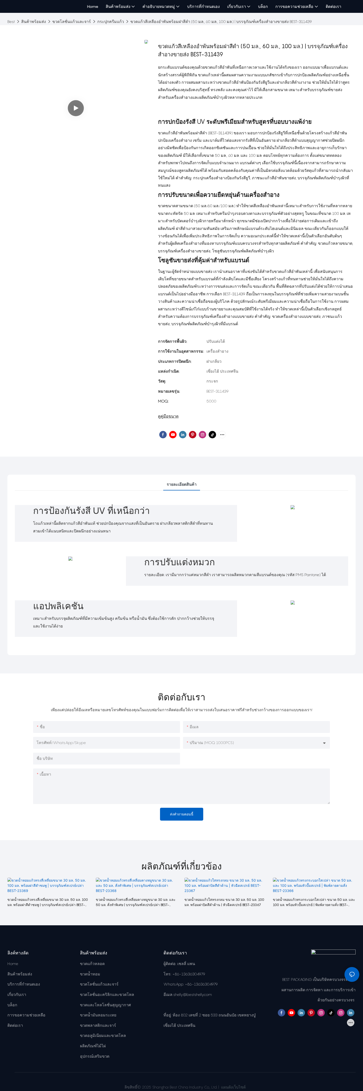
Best (11, 21)
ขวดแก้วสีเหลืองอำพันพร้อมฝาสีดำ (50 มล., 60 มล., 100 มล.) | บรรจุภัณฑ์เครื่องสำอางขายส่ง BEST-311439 (221, 21)
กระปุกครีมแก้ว (110, 21)
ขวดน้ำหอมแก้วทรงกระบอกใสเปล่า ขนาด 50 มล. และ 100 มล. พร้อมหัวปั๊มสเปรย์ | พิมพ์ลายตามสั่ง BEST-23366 (314, 902)
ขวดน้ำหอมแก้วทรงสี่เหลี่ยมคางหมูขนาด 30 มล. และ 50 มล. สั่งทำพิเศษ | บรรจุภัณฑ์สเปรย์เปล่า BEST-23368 (136, 902)
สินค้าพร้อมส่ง (33, 21)
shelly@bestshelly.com (192, 994)
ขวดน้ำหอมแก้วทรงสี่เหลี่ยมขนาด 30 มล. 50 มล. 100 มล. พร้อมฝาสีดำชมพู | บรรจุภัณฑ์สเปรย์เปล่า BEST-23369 (47, 902)
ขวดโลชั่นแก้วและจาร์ (71, 21)
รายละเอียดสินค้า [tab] (182, 484)
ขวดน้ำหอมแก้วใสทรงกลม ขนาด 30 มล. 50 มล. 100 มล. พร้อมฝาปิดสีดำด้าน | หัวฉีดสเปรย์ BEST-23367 (224, 902)
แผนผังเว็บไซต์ (233, 1087)
